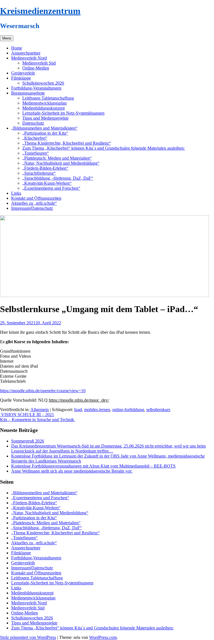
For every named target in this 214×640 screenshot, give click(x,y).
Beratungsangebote (28, 93)
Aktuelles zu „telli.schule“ (34, 203)
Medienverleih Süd (39, 63)
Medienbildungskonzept (43, 108)
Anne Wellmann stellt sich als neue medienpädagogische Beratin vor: (71, 471)
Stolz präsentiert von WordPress (28, 637)
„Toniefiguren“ (35, 153)
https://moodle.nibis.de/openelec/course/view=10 (43, 390)
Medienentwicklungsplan (44, 103)
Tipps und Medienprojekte (45, 118)
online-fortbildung (128, 409)
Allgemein (39, 409)
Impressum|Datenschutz (32, 208)
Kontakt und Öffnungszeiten (36, 198)
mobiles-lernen (97, 409)
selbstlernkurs (158, 409)
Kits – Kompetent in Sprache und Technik (37, 419)
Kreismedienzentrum (40, 11)
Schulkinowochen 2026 (43, 83)
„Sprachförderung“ (39, 173)
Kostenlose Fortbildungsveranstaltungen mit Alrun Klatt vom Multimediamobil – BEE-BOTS (93, 466)
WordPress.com (103, 637)
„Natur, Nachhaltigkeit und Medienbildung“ (60, 163)
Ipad (78, 409)
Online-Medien (35, 68)
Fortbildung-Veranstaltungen (36, 88)
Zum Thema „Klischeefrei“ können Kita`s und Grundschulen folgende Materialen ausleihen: (103, 148)
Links (16, 193)
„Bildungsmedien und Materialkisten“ (44, 128)
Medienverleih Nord (29, 58)
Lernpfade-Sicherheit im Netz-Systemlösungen (63, 113)
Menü (6, 38)
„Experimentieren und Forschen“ (51, 188)
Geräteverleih (23, 73)
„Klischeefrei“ (34, 138)
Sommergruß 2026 (27, 441)
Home (16, 48)
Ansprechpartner (25, 53)
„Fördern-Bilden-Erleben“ (45, 168)
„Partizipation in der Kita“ (45, 133)
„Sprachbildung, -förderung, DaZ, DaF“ (57, 178)
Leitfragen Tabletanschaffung (48, 98)
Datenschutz (33, 123)
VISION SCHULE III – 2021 (27, 414)
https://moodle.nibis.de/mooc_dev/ (79, 400)
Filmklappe (21, 78)
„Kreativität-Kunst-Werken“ (47, 183)
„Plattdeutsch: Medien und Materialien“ (57, 158)
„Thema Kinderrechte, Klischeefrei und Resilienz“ (66, 143)
